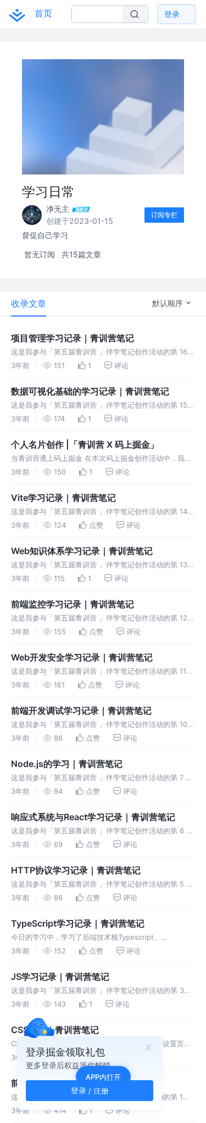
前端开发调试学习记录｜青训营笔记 (81, 710)
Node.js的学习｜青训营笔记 (67, 763)
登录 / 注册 (90, 1090)
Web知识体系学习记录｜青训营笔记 (82, 550)
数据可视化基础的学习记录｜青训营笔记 (90, 391)
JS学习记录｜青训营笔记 (60, 976)
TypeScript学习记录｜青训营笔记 (77, 923)
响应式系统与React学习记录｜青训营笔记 (93, 816)
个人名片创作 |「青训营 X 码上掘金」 (85, 444)
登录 (172, 14)
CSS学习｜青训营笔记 (55, 1029)
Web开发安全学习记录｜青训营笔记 (82, 657)
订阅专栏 (164, 215)
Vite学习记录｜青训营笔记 (63, 497)
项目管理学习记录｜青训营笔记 (72, 337)
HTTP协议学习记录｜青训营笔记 (76, 870)
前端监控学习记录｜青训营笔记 (72, 604)
